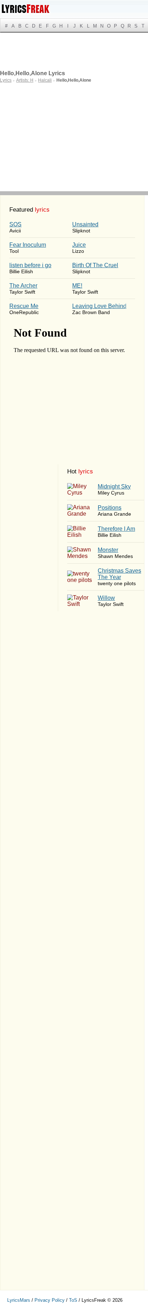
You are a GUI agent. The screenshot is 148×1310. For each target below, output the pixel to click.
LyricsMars (18, 1300)
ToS (73, 1300)
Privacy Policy (49, 1300)
